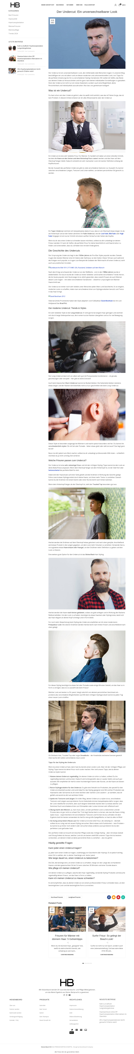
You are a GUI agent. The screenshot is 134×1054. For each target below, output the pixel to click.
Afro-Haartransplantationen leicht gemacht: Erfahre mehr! (112, 1021)
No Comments (30, 51)
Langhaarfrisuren (74, 897)
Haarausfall (13, 19)
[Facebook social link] (109, 897)
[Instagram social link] (66, 995)
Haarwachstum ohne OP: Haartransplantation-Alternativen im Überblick (29, 59)
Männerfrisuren (14, 26)
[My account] (116, 5)
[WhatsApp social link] (123, 897)
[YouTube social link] (69, 995)
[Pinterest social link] (118, 897)
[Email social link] (114, 897)
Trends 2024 (13, 33)
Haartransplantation (16, 22)
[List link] (23, 1005)
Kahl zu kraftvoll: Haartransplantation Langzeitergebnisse (107, 1006)
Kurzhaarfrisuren (57, 897)
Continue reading (67, 954)
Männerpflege (14, 30)
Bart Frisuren (13, 15)
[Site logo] (15, 5)
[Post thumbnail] (12, 48)
